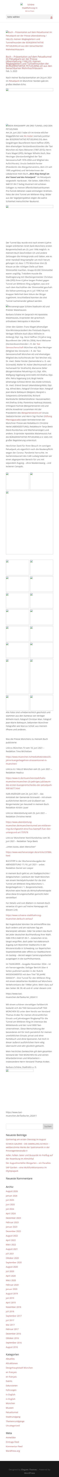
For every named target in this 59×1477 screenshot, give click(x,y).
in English (10, 1394)
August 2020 (12, 1266)
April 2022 (11, 1240)
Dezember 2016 (13, 1333)
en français (11, 1372)
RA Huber (28, 136)
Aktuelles (10, 1358)
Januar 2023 (11, 1226)
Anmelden (11, 1437)
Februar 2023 (12, 1222)
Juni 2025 (10, 1204)
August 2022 (12, 1235)
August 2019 (12, 1293)
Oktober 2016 (12, 1338)
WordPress (29, 1473)
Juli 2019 (10, 1298)
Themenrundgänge (15, 1421)
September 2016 (14, 1342)
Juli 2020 (10, 1271)
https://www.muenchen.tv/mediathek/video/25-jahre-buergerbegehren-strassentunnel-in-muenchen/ (28, 760)
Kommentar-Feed (14, 1446)
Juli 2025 (10, 1200)
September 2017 (14, 1315)
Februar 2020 (12, 1284)
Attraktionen (12, 1363)
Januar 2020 (11, 1289)
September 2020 (14, 1262)
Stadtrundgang (13, 1416)
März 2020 (11, 1280)
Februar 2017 (12, 1329)
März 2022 (11, 1244)
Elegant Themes (29, 1469)
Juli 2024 (10, 1209)
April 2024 (11, 1213)
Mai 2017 (10, 1324)
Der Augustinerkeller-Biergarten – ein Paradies (28, 1163)
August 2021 (12, 1249)
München (10, 1403)
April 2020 (11, 1275)
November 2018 (13, 1307)
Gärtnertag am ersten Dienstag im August (26, 1139)
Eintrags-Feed (12, 1442)
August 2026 (12, 1191)
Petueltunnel (12, 1412)
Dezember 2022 (13, 1231)
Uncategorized (13, 1425)
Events (9, 1381)
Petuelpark (14, 81)
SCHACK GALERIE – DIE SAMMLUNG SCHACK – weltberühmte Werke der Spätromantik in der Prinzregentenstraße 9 (28, 1147)
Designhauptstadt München (19, 1367)
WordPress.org (13, 1451)
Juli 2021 (10, 1253)
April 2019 (11, 1302)
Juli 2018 (10, 1311)
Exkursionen (12, 1385)
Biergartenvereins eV (31, 412)
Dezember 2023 (13, 1218)
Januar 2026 (11, 1195)
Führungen (11, 1390)
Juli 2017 (10, 1320)
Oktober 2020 (12, 1258)
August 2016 (12, 1347)
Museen (10, 1407)
